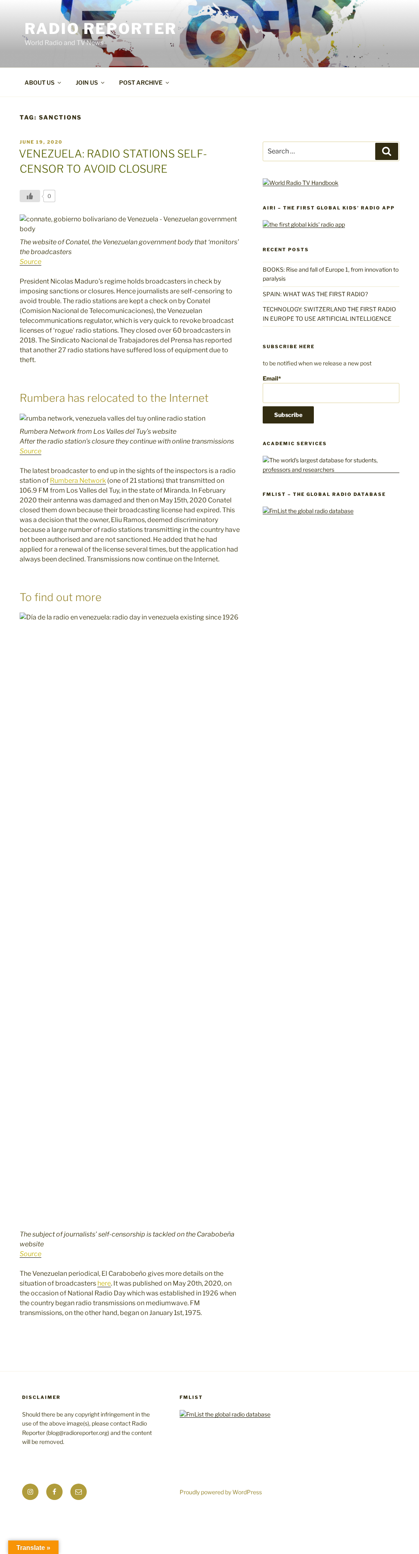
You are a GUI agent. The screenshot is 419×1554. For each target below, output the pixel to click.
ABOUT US (39, 82)
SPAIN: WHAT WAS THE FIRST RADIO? (316, 294)
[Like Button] (30, 196)
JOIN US (87, 82)
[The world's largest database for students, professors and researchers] (331, 469)
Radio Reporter (101, 29)
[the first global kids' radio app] (304, 224)
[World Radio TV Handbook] (300, 182)
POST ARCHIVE (140, 82)
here (104, 1283)
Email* (272, 378)
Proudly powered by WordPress (221, 1492)
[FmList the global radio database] (308, 510)
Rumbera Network (78, 480)
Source (30, 262)
